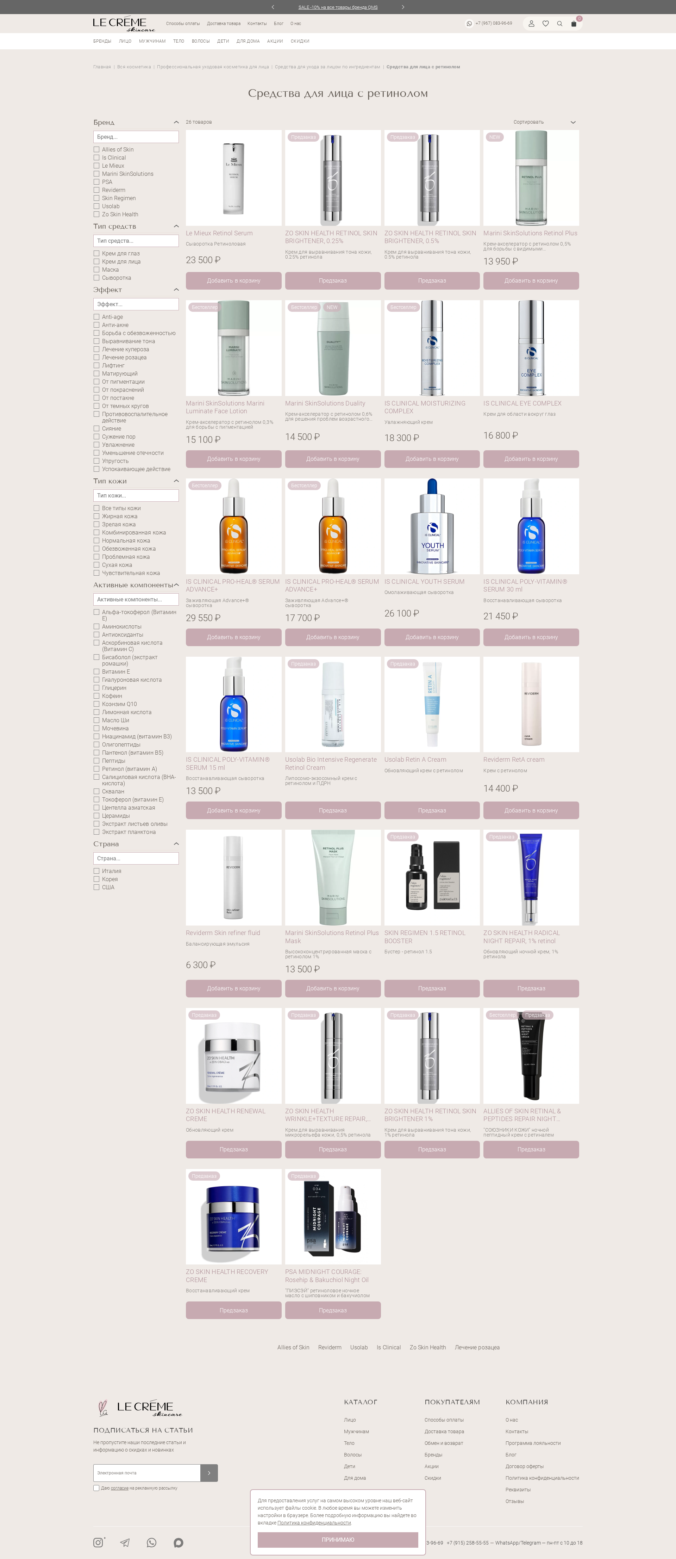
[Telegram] (125, 1543)
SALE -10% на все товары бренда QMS (338, 7)
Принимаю (338, 1539)
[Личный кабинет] (532, 24)
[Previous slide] (273, 7)
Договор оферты (525, 1466)
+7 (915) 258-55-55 (468, 1543)
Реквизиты (518, 1489)
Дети (223, 41)
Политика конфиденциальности (542, 1478)
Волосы (201, 41)
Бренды (102, 41)
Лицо (125, 41)
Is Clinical (114, 158)
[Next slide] (403, 7)
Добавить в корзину (234, 280)
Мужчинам (152, 41)
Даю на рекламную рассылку (139, 1488)
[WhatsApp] (152, 1543)
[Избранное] (546, 24)
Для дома (248, 41)
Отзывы (515, 1501)
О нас (295, 23)
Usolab (111, 206)
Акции (275, 41)
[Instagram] (98, 1543)
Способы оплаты (183, 23)
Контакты (257, 23)
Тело (178, 41)
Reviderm (113, 190)
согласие (120, 1488)
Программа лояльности (533, 1443)
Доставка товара (223, 23)
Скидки (300, 41)
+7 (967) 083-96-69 (494, 23)
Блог (278, 23)
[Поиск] (560, 24)
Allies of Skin (118, 150)
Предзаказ (333, 280)
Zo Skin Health (120, 214)
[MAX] (178, 1543)
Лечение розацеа (124, 357)
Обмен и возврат (444, 1443)
